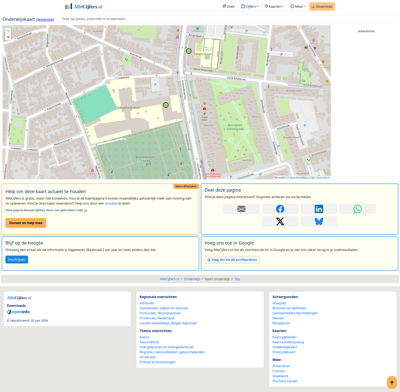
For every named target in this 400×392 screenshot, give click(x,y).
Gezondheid (149, 342)
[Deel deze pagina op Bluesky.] (319, 221)
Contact (278, 371)
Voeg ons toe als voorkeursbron (234, 260)
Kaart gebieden (284, 337)
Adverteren (281, 366)
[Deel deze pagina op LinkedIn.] (319, 209)
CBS (312, 177)
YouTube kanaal (284, 381)
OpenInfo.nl (323, 177)
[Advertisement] (366, 99)
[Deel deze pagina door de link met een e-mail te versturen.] (241, 209)
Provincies (148, 318)
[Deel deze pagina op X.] (280, 221)
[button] (8, 31)
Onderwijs (148, 357)
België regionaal (183, 323)
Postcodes (148, 313)
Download (323, 6)
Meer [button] (298, 6)
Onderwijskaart (284, 347)
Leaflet (281, 177)
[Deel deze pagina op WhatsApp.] (357, 209)
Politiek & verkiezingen (158, 362)
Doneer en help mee (25, 223)
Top (237, 279)
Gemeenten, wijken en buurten (164, 308)
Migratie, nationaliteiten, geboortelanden (172, 352)
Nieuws (278, 318)
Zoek (230, 6)
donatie (111, 203)
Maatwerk (280, 376)
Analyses (279, 303)
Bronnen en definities (289, 308)
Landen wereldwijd (154, 323)
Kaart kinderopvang (288, 342)
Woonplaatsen (169, 313)
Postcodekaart (284, 352)
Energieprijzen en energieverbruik (167, 347)
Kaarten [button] (274, 6)
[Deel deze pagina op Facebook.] (280, 209)
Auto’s (144, 337)
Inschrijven (16, 259)
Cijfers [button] (250, 6)
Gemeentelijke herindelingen (295, 313)
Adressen (147, 303)
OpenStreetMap (299, 177)
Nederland (166, 318)
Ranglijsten (281, 323)
